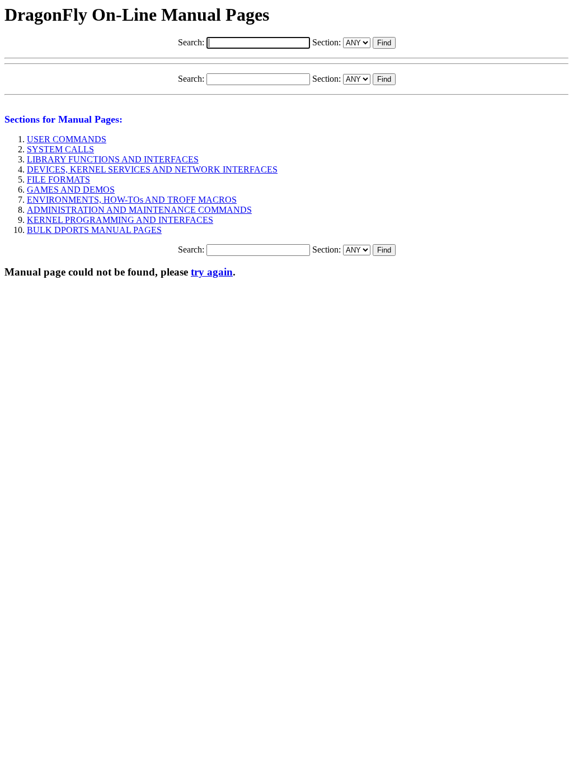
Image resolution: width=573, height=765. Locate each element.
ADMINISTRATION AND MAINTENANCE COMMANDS (139, 209)
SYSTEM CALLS (60, 149)
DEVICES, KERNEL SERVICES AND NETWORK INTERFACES (152, 169)
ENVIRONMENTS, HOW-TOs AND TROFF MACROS (132, 199)
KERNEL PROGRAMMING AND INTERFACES (120, 220)
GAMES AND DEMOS (71, 189)
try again (212, 272)
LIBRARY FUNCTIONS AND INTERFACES (113, 159)
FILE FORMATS (58, 179)
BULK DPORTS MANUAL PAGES (94, 230)
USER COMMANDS (66, 139)
